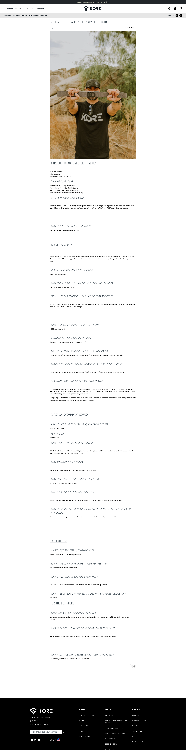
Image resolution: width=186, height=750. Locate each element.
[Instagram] (35, 740)
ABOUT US (135, 715)
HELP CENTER (110, 715)
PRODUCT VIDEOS (111, 739)
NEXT (132, 27)
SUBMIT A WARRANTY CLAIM (115, 733)
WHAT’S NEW (11, 15)
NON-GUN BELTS (85, 726)
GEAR (81, 731)
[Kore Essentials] (92, 8)
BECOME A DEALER (111, 744)
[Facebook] (32, 740)
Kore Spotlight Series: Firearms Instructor (32, 15)
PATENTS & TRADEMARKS (140, 720)
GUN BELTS (83, 720)
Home (5, 15)
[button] (175, 8)
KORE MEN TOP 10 (138, 731)
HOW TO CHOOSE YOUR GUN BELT (90, 715)
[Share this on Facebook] (177, 15)
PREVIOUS (127, 27)
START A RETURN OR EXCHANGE (116, 728)
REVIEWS (135, 726)
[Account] (168, 8)
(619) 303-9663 (35, 721)
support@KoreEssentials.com (40, 717)
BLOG (134, 736)
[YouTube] (39, 740)
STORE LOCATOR (84, 736)
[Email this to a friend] (180, 15)
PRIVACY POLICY (137, 742)
